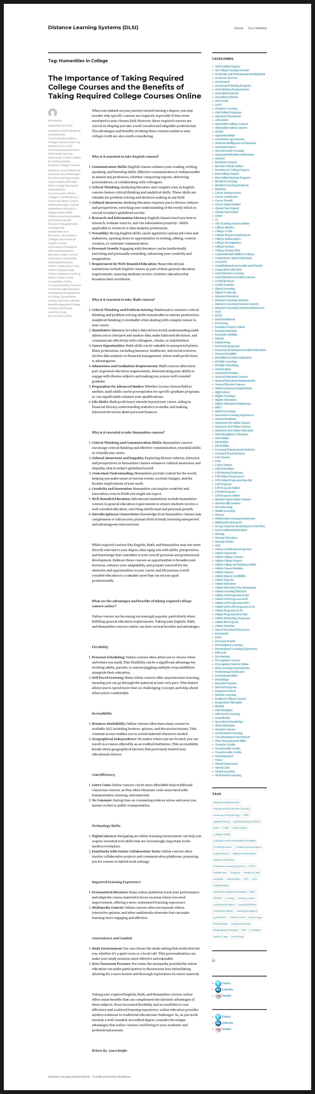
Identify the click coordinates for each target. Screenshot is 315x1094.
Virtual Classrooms (226, 763)
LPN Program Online (227, 488)
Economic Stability (226, 334)
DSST (252, 866)
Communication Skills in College (234, 254)
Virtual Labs (222, 767)
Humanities (233, 878)
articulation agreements (229, 139)
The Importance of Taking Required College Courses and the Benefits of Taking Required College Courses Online (124, 87)
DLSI (62, 146)
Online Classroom (226, 553)
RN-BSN (219, 706)
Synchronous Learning (229, 733)
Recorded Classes (225, 683)
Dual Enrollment (225, 319)
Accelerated (222, 81)
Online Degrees (224, 579)
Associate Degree (225, 147)
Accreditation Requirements (232, 89)
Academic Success (226, 78)
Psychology (222, 679)
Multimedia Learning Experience (235, 518)
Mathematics (221, 885)
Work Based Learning (228, 775)
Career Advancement (228, 192)
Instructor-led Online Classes (232, 422)
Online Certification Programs (233, 549)
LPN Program (223, 484)
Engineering (222, 342)
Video (218, 760)
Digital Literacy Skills (60, 212)
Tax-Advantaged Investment (232, 737)
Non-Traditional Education (231, 530)
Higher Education (225, 399)
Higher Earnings (225, 396)
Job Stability (222, 445)
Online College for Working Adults (235, 564)
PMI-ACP (220, 652)
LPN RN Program (225, 491)
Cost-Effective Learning (229, 273)
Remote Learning (225, 694)
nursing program (223, 910)
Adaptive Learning (226, 108)
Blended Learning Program (232, 185)
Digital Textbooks (225, 292)
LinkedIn (227, 989)
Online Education (225, 583)
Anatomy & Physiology (226, 815)
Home (238, 28)
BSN (216, 827)
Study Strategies (225, 725)
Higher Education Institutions (233, 403)
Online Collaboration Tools (63, 266)
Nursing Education (226, 537)
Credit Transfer (224, 284)
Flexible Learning (226, 361)
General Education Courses (231, 376)
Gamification (223, 369)
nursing (229, 898)
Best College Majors (227, 173)
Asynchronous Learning (229, 150)
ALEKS (219, 131)
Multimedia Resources (228, 522)
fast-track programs (227, 346)
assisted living (221, 821)
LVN (254, 878)
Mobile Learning (225, 511)
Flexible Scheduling (227, 365)
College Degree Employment (232, 235)
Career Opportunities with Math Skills (63, 181)
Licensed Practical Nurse (230, 453)
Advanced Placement (228, 116)
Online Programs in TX (229, 610)
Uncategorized (224, 756)
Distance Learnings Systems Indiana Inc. (240, 307)
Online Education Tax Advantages (235, 587)
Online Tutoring (224, 625)
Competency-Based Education (233, 258)
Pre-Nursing (222, 656)
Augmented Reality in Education (234, 154)
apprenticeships (225, 135)
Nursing (220, 534)
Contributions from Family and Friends (238, 265)
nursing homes (247, 904)
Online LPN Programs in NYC (232, 602)
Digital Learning (225, 288)
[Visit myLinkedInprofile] (218, 989)
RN (243, 930)
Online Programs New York (231, 614)
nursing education (224, 904)
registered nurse (240, 923)
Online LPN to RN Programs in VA (235, 606)
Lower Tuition (223, 465)
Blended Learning (226, 181)
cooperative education (228, 269)
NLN (252, 891)
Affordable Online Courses (231, 127)
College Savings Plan (227, 250)
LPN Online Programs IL (229, 476)
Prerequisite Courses (227, 660)
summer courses (225, 729)
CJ (216, 219)
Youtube (226, 995)
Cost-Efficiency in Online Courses (235, 277)
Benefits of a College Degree (232, 170)
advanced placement (226, 802)
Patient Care (237, 917)
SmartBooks (222, 717)
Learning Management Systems (234, 449)
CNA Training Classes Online (232, 223)
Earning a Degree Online (230, 327)
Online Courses (224, 572)
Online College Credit (61, 269)
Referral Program (226, 687)
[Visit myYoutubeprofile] (218, 995)
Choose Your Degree (227, 208)
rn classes (254, 930)
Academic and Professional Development (240, 74)
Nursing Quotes (224, 541)
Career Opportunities (228, 204)
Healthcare (220, 872)
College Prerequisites (228, 242)
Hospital (218, 878)
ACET (218, 104)
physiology (255, 917)
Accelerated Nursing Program (233, 85)
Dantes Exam (221, 853)
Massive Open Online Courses (233, 499)
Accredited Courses (226, 93)
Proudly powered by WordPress (112, 1076)
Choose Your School (226, 212)
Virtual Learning (225, 771)
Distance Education (226, 296)
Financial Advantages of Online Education (240, 350)
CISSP (218, 215)
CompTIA (221, 261)
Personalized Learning (229, 645)
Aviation (220, 158)
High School (222, 392)
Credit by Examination (248, 846)
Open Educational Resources (232, 629)
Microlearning (223, 507)
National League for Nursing (229, 891)
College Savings (224, 246)
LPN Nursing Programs (229, 472)
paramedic (219, 917)
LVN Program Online (227, 495)
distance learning (223, 859)
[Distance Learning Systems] (239, 960)
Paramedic (221, 633)
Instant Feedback (225, 419)
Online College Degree (228, 560)
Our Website (257, 28)
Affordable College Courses (231, 124)
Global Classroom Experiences (233, 388)
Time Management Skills (230, 740)
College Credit (223, 231)
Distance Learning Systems (64, 216)
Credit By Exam (224, 281)
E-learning (221, 323)
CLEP (225, 827)
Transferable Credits (227, 748)
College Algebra (224, 227)
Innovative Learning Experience (234, 415)
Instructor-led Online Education (234, 430)
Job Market (221, 442)
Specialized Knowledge (229, 721)
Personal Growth (225, 641)
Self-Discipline (224, 710)
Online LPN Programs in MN (232, 595)
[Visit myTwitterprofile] (218, 983)
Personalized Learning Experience (236, 648)
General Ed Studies (226, 373)
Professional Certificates (230, 671)
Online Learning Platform (230, 591)
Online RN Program (226, 622)
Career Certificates (226, 196)
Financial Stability (226, 353)
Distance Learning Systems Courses (237, 304)
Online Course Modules (229, 568)
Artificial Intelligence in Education (235, 143)
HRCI (218, 407)
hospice (235, 872)
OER (217, 545)
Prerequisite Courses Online (232, 664)
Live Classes (222, 457)
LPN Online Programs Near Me (233, 480)
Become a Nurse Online (229, 166)
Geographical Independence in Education (58, 231)
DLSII (69, 146)
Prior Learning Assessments (232, 668)
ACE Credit (221, 101)
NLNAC (217, 898)
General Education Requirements (235, 380)
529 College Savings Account (232, 70)
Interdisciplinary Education (63, 149)
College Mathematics (228, 238)
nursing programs (247, 910)
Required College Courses (63, 165)
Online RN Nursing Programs (232, 618)
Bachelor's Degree (226, 162)
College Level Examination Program (234, 840)
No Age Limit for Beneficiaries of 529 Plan (240, 526)
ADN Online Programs (228, 112)
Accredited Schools (226, 97)
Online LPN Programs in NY (231, 599)
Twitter (226, 983)
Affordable (221, 120)
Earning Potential (225, 330)
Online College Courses (229, 556)
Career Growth (224, 200)
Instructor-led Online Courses (233, 426)
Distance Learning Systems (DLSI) (93, 27)
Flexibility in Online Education (233, 357)
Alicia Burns (55, 120)
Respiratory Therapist (228, 702)
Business (220, 189)
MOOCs (219, 514)
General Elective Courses (230, 384)
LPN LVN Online (224, 468)
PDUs (218, 637)
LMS (218, 461)
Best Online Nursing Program (232, 177)
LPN (246, 878)
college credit (221, 834)
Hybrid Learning (225, 411)
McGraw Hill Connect (227, 503)
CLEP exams (239, 827)
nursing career (246, 898)
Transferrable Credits (228, 752)
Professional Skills (226, 675)
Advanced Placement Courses (231, 808)
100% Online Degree (227, 66)
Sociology (237, 936)
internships (222, 438)
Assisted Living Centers (246, 821)
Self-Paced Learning (227, 714)
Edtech (219, 338)
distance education (244, 853)
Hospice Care (252, 872)
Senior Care (220, 936)
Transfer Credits (225, 744)
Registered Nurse (225, 691)
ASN (245, 815)
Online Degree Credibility (230, 576)
